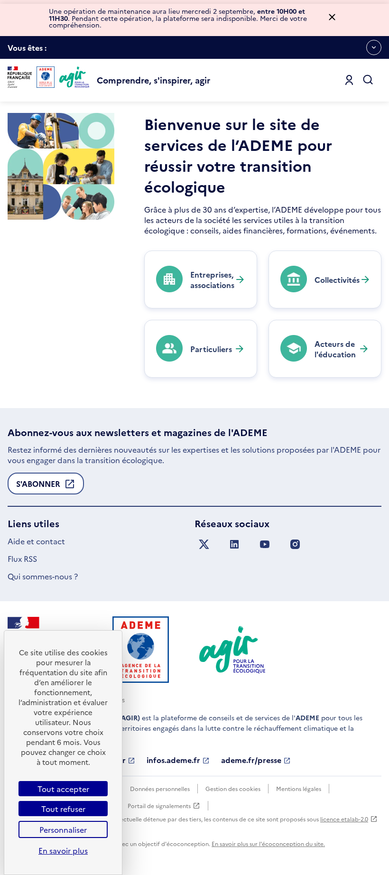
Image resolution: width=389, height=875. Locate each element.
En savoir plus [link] (63, 850)
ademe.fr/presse (251, 760)
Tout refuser (63, 808)
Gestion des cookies (232, 788)
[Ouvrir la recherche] (368, 80)
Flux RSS (22, 558)
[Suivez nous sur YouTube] (264, 544)
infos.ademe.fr (173, 760)
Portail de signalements (159, 805)
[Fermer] (332, 18)
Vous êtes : (27, 50)
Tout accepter (63, 788)
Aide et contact (36, 541)
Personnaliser (63, 829)
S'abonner (38, 486)
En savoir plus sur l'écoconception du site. (268, 843)
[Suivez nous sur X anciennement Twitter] (204, 544)
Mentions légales (298, 788)
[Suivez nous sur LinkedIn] (234, 544)
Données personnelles (160, 788)
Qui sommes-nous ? (43, 576)
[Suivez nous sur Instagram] (295, 544)
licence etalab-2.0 (344, 819)
